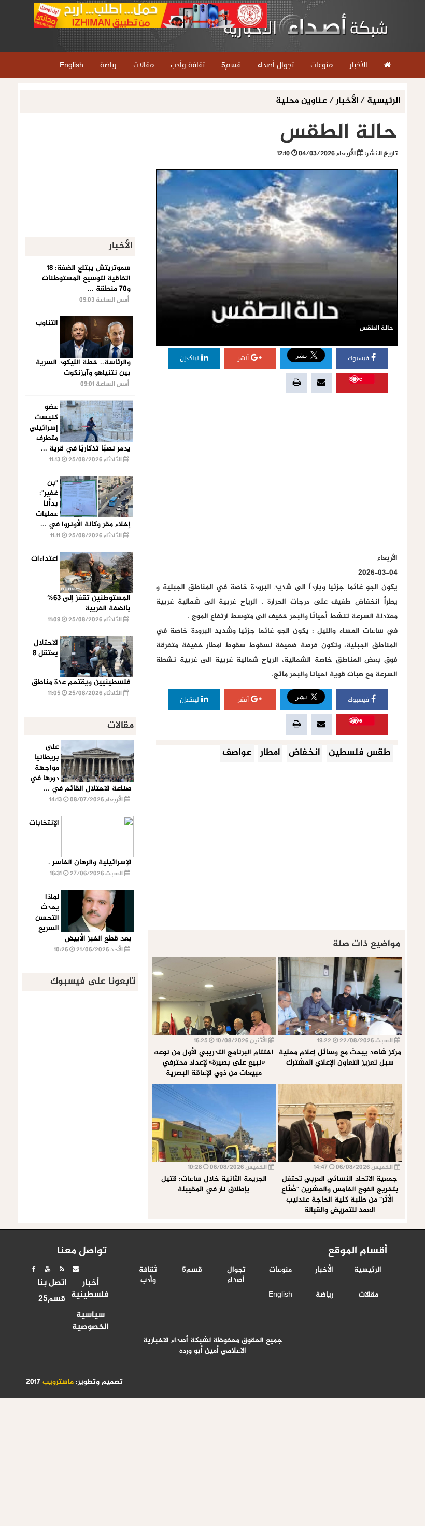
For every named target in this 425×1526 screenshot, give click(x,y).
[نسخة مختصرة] (61, 1269)
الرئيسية (383, 100)
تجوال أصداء (236, 1275)
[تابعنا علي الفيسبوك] (33, 1269)
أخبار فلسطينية (90, 1289)
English (280, 1295)
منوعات (280, 1270)
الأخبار (347, 100)
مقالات (368, 1295)
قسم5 (192, 1270)
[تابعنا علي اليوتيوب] (47, 1269)
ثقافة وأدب (148, 1275)
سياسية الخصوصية (90, 1321)
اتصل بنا (51, 1283)
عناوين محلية (302, 100)
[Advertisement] (277, 473)
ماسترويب (58, 1382)
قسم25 (51, 1299)
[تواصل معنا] (75, 1269)
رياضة (324, 1295)
